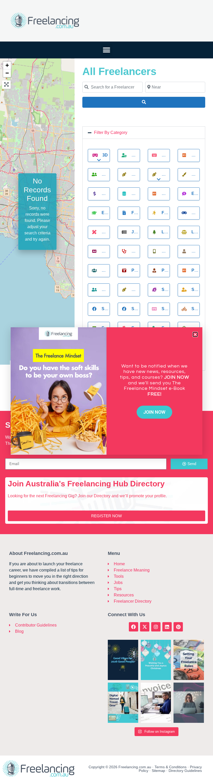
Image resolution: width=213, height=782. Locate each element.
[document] (106, 391)
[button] (195, 334)
